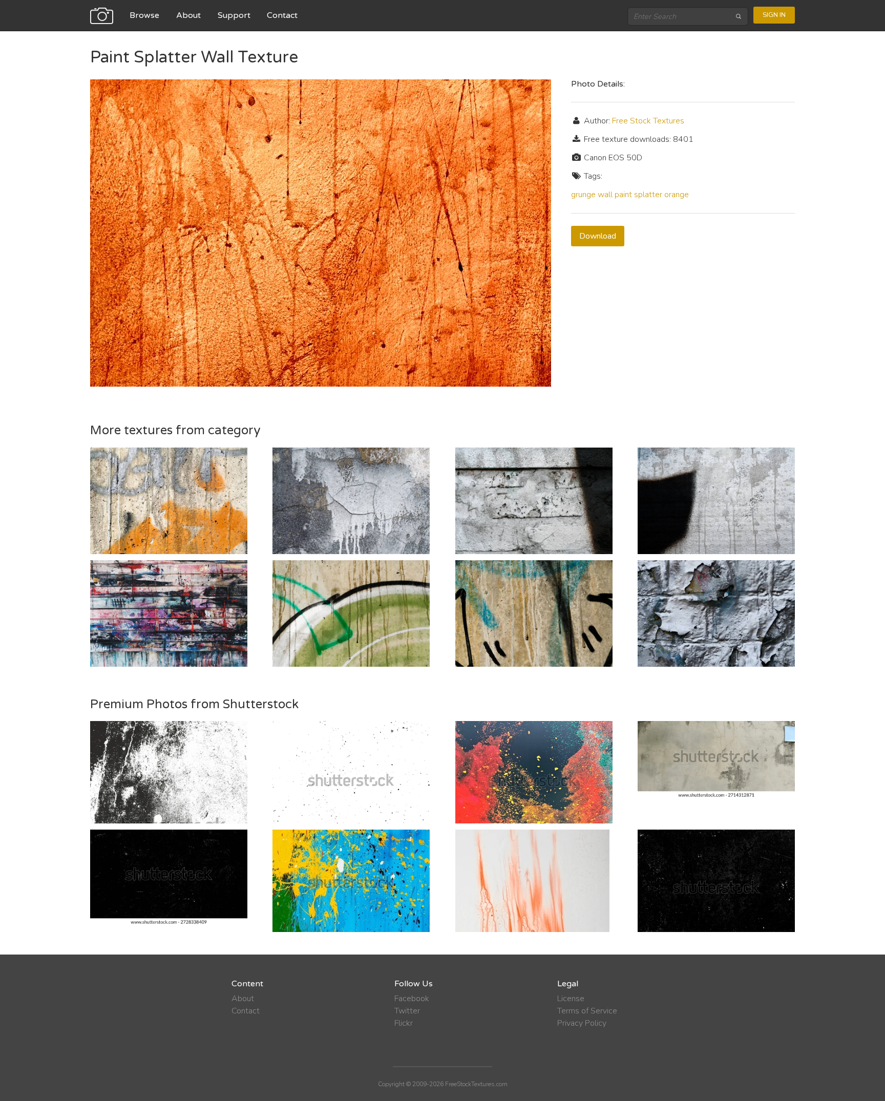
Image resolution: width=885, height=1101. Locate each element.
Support (234, 15)
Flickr (403, 1023)
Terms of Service (587, 1011)
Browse (144, 15)
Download (597, 236)
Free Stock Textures (648, 120)
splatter (648, 194)
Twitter (407, 1011)
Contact (282, 15)
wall (605, 194)
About (188, 15)
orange (676, 194)
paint (623, 194)
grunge (583, 194)
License (570, 998)
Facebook (411, 998)
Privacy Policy (581, 1023)
